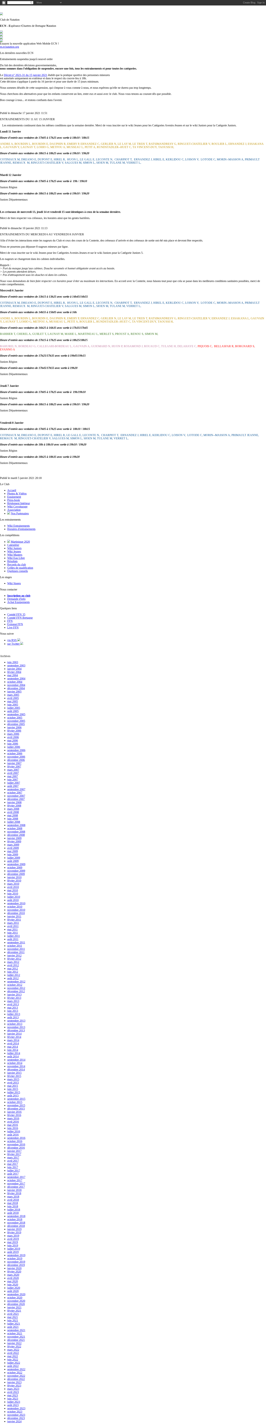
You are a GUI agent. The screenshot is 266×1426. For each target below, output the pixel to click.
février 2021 (14, 1310)
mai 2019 (12, 1242)
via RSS (12, 640)
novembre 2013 (16, 1027)
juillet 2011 (13, 935)
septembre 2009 (16, 864)
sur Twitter (13, 643)
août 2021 (13, 1326)
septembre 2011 (16, 942)
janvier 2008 (14, 802)
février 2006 (14, 730)
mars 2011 (13, 922)
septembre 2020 (16, 1294)
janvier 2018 (14, 1190)
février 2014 (14, 1036)
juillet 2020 (13, 1287)
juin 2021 (12, 1320)
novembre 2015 (16, 1105)
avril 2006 (13, 737)
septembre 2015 (16, 1098)
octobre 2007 (14, 792)
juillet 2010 (13, 896)
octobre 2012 (14, 984)
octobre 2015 (14, 1102)
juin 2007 (12, 779)
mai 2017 (12, 1164)
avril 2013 (13, 1004)
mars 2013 (13, 1001)
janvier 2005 (14, 691)
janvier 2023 (14, 1382)
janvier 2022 (14, 1343)
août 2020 (13, 1291)
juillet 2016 (13, 1131)
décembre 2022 (16, 1379)
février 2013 (14, 997)
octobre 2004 (14, 681)
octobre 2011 (14, 945)
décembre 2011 (16, 952)
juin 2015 (12, 1089)
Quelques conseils (17, 571)
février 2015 (14, 1076)
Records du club (16, 564)
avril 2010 (13, 887)
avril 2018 (13, 1199)
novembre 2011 (16, 948)
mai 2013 (12, 1007)
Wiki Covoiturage (17, 506)
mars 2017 (13, 1157)
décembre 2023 (16, 1418)
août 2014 (13, 1056)
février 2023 (14, 1385)
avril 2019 (13, 1238)
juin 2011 (12, 932)
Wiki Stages (14, 583)
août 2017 (13, 1173)
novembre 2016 (16, 1144)
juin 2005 (12, 704)
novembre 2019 (16, 1261)
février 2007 (14, 766)
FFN (10, 620)
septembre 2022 (16, 1369)
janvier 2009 (14, 838)
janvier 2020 (14, 1268)
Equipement (14, 496)
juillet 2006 (13, 746)
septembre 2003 (16, 665)
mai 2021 (12, 1317)
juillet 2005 (13, 707)
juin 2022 (12, 1359)
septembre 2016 (16, 1137)
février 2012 (14, 958)
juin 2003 (12, 662)
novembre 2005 (16, 720)
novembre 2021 (16, 1336)
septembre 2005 (16, 714)
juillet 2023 (13, 1401)
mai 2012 (12, 968)
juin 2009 (12, 854)
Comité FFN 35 (16, 614)
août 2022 (13, 1366)
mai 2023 (12, 1395)
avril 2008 (13, 812)
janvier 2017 (14, 1150)
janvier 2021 (14, 1307)
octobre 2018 (14, 1219)
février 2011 (14, 919)
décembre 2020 (16, 1304)
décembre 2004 (16, 688)
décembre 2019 (16, 1265)
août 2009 (13, 861)
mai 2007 (12, 776)
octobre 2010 (14, 906)
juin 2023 (12, 1398)
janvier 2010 (14, 877)
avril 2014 (13, 1043)
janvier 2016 (14, 1111)
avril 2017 (13, 1160)
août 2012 (13, 978)
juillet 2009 (13, 857)
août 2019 (13, 1251)
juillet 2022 (13, 1362)
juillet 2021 (13, 1323)
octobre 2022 (14, 1372)
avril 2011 (13, 926)
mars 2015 (13, 1079)
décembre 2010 (16, 913)
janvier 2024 (14, 1421)
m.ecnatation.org (9, 46)
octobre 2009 (14, 867)
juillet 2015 (13, 1092)
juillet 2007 (13, 782)
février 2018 (14, 1193)
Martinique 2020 (20, 541)
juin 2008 (12, 818)
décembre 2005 (16, 724)
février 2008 (14, 805)
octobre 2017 (14, 1180)
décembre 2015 (16, 1108)
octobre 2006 (14, 753)
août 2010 (13, 900)
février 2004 (14, 672)
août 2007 (13, 786)
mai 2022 (12, 1356)
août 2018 (13, 1212)
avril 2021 (13, 1313)
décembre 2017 (16, 1186)
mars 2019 (13, 1235)
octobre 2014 (14, 1063)
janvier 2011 (14, 916)
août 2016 (13, 1134)
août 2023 (13, 1405)
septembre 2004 (16, 678)
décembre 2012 (16, 991)
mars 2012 (13, 962)
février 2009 (14, 841)
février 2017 (14, 1154)
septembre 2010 (16, 903)
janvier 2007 (14, 763)
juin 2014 (12, 1049)
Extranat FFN (15, 624)
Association (14, 509)
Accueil (11, 490)
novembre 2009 (16, 870)
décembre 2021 (16, 1339)
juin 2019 (12, 1245)
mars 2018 (13, 1196)
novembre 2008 (16, 831)
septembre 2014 (16, 1059)
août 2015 (13, 1095)
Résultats (12, 561)
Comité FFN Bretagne (20, 617)
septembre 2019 (16, 1255)
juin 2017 (12, 1167)
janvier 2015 (14, 1072)
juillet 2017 (13, 1170)
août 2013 (13, 1017)
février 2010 (14, 880)
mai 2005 (12, 701)
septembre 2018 (16, 1216)
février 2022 (14, 1346)
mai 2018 (12, 1203)
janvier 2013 (14, 994)
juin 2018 (12, 1206)
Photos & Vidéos (17, 493)
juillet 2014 (13, 1053)
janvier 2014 (14, 1033)
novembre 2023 (16, 1414)
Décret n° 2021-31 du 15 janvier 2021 (25, 75)
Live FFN (13, 627)
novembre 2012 (16, 988)
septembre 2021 (16, 1330)
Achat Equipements (18, 602)
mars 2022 (13, 1349)
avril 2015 (13, 1082)
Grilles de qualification (20, 567)
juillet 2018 (13, 1209)
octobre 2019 (14, 1258)
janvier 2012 (14, 955)
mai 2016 (12, 1124)
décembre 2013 (16, 1030)
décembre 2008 (16, 834)
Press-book (13, 500)
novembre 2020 (16, 1300)
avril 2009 (13, 847)
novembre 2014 (16, 1066)
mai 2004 (12, 675)
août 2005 (13, 711)
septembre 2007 (16, 789)
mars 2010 (13, 883)
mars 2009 (13, 844)
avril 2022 (13, 1353)
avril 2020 (13, 1278)
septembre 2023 (16, 1408)
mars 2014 (13, 1040)
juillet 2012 (13, 975)
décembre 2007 (16, 799)
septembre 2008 (16, 825)
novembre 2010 (16, 909)
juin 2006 (12, 743)
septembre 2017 (16, 1177)
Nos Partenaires (20, 513)
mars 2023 (13, 1388)
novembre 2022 (16, 1375)
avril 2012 (13, 965)
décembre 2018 (16, 1225)
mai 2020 (12, 1281)
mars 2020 (13, 1274)
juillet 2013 (13, 1014)
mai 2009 (12, 851)
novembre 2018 (16, 1222)
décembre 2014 (16, 1069)
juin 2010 (12, 893)
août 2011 (12, 939)
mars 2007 (13, 769)
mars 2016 (13, 1118)
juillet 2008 (13, 821)
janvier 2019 (14, 1229)
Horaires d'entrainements (21, 529)
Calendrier (13, 544)
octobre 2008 (14, 828)
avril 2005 (13, 698)
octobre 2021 (14, 1333)
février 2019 (14, 1232)
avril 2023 (13, 1392)
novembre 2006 (16, 756)
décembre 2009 (16, 874)
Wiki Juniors (14, 548)
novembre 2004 (16, 685)
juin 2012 (12, 971)
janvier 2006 (14, 727)
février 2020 (14, 1271)
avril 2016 (13, 1121)
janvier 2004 (14, 668)
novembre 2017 (16, 1183)
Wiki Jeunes (14, 551)
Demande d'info (16, 598)
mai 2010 (12, 890)
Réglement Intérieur (18, 503)
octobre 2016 (14, 1141)
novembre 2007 (16, 795)
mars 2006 (13, 733)
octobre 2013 (14, 1023)
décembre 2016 (16, 1147)
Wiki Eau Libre (16, 558)
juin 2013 (12, 1010)
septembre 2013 (16, 1020)
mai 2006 (12, 740)
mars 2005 (13, 694)
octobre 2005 (14, 717)
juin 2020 (12, 1284)
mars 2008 (13, 808)
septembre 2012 (16, 981)
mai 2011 (12, 929)
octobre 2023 (14, 1411)
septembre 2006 (16, 750)
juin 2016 (12, 1128)
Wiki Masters (14, 554)
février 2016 (14, 1115)
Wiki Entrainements (18, 525)
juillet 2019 (13, 1248)
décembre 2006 (16, 760)
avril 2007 (13, 773)
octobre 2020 (14, 1297)
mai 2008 (12, 815)
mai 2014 (12, 1046)
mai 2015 (12, 1085)
